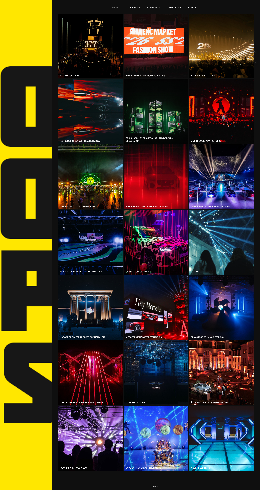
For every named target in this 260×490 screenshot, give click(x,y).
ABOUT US (117, 7)
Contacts (194, 7)
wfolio (158, 486)
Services (134, 7)
